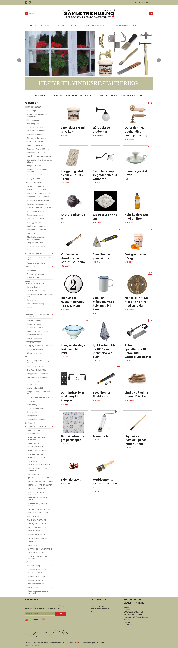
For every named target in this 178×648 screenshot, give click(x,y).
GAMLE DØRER (33, 443)
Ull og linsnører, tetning (36, 353)
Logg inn (127, 622)
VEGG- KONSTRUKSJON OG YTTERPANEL (37, 469)
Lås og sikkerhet (33, 178)
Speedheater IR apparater (37, 211)
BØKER (27, 357)
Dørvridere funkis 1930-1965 (38, 149)
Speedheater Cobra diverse (37, 576)
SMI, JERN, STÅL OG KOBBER (36, 370)
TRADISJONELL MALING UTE (38, 524)
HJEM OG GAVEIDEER (43, 25)
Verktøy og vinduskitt (35, 186)
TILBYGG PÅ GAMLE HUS (36, 489)
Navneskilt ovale (33, 277)
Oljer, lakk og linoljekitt (36, 291)
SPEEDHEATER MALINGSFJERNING (123, 25)
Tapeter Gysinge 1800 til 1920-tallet (39, 258)
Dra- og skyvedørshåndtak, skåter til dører (40, 161)
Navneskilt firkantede (35, 274)
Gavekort (127, 619)
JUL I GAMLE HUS (34, 474)
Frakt (93, 604)
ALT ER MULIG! (33, 516)
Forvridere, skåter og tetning (38, 200)
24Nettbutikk (36, 645)
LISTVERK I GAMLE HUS (36, 447)
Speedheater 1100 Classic (37, 573)
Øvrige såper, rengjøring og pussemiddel (37, 115)
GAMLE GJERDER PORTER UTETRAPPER (37, 438)
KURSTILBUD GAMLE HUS (133, 612)
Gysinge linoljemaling (35, 287)
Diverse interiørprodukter (37, 138)
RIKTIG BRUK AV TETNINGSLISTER (40, 485)
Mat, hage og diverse (35, 366)
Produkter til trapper (35, 335)
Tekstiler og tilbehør (35, 127)
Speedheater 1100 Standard (37, 569)
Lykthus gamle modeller (36, 226)
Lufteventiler (32, 384)
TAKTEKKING (32, 461)
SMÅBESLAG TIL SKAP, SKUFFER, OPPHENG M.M (37, 315)
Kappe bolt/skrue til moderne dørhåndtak (38, 592)
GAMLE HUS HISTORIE (36, 430)
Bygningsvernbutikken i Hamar (136, 617)
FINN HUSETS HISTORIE (36, 434)
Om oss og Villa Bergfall (133, 614)
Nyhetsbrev (95, 611)
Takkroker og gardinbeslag (37, 381)
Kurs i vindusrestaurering (37, 204)
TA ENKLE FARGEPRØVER (37, 553)
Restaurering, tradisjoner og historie (38, 361)
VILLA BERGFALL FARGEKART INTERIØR (38, 557)
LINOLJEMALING (34, 531)
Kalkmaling (31, 311)
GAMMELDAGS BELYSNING (35, 219)
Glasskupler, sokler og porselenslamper (35, 238)
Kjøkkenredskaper (34, 120)
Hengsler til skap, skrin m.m (38, 331)
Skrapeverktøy (32, 401)
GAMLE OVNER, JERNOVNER (37, 450)
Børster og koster (34, 123)
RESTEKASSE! (30, 423)
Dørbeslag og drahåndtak (37, 377)
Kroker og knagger (34, 324)
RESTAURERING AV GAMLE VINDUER (40, 481)
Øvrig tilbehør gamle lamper (38, 242)
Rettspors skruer (33, 415)
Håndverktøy (32, 405)
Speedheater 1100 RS (35, 580)
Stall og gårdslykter (34, 222)
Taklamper (31, 233)
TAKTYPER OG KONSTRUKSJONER (39, 465)
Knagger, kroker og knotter (37, 373)
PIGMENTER (32, 545)
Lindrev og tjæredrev (35, 349)
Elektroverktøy (32, 412)
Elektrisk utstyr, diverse (36, 246)
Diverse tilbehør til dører (36, 175)
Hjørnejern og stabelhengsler (38, 193)
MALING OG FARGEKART (36, 520)
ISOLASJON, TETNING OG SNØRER (38, 346)
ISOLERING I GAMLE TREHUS (38, 513)
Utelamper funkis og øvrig (37, 230)
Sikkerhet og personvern (100, 609)
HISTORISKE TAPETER (33, 253)
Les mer (62, 637)
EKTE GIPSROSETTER (33, 342)
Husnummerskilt (33, 270)
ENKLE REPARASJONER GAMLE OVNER (38, 499)
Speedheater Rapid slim (36, 584)
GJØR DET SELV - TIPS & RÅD (38, 478)
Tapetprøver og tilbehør (36, 263)
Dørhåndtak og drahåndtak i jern (40, 156)
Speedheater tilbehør (35, 215)
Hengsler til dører (34, 165)
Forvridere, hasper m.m (36, 327)
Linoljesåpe (31, 111)
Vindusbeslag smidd (35, 388)
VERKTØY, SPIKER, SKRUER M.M (37, 397)
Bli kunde (127, 610)
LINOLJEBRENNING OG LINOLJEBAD (36, 493)
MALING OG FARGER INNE (37, 527)
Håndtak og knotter (34, 320)
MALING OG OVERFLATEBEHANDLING (34, 282)
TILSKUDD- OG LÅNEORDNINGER (40, 509)
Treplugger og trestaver (36, 419)
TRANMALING (33, 542)
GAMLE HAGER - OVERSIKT (37, 458)
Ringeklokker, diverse (35, 250)
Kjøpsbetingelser (97, 606)
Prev (21, 60)
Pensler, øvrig (32, 300)
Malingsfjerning (33, 566)
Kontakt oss (128, 624)
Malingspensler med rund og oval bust (40, 295)
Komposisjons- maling (35, 303)
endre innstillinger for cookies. (34, 639)
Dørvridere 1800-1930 (35, 145)
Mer (144, 25)
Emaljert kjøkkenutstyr (36, 131)
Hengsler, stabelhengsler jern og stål (39, 393)
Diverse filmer (32, 587)
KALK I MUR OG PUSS (35, 454)
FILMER (27, 562)
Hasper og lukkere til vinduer (38, 197)
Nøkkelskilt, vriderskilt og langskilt (37, 170)
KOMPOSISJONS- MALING (37, 534)
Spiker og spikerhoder (35, 408)
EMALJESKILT (30, 267)
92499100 (78, 643)
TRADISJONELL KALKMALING (38, 538)
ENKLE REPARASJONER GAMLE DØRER (38, 505)
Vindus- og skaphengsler (36, 189)
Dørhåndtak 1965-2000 (36, 153)
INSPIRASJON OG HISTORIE (35, 426)
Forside (126, 607)
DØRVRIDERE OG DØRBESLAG (68, 25)
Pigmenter (31, 307)
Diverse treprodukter (35, 338)
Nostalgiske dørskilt (35, 134)
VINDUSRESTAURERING (95, 25)
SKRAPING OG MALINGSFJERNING (40, 549)
